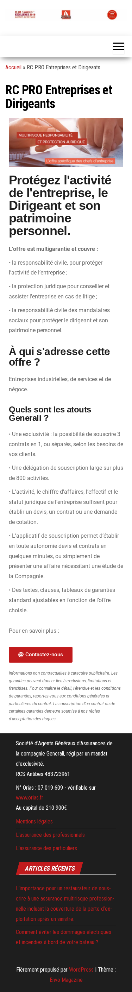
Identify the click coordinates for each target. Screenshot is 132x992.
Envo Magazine (66, 980)
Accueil (13, 67)
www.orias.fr (29, 797)
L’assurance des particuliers (46, 848)
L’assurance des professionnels (50, 835)
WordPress (81, 969)
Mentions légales (34, 821)
